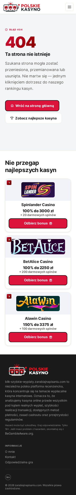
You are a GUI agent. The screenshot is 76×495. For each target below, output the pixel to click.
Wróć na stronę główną (34, 106)
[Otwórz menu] (69, 7)
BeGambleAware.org (19, 433)
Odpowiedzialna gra (19, 462)
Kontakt (10, 457)
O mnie (10, 451)
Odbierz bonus (36, 223)
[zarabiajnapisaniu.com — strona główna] (38, 370)
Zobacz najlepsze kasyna (36, 118)
